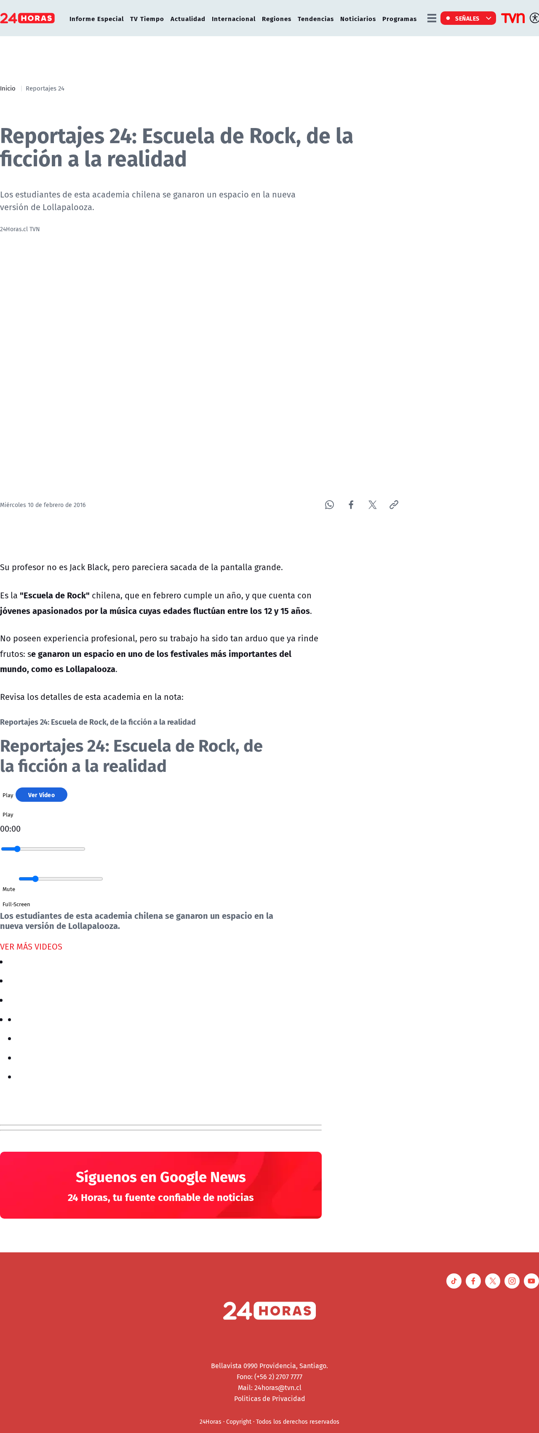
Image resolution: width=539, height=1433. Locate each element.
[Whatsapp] (329, 504)
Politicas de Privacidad (269, 1398)
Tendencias (316, 18)
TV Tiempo (147, 18)
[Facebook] (351, 504)
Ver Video (41, 794)
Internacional (234, 18)
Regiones (276, 18)
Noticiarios (358, 18)
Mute (9, 889)
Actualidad (188, 18)
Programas (399, 18)
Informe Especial (96, 18)
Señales (467, 18)
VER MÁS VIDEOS (31, 946)
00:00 (10, 828)
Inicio (8, 88)
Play (8, 795)
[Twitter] (372, 504)
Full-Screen (16, 904)
